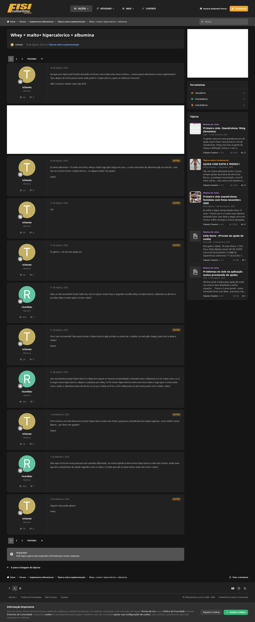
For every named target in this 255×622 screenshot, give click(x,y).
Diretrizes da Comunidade (19, 614)
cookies (48, 614)
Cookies (64, 597)
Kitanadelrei (208, 206)
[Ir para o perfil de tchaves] (12, 44)
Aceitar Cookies (237, 612)
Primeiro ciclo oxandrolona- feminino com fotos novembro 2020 (222, 200)
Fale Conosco (51, 597)
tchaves (19, 44)
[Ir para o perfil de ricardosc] (27, 294)
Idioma (12, 597)
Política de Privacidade (31, 597)
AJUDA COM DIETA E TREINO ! (221, 164)
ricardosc (27, 307)
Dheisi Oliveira (209, 167)
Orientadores (201, 99)
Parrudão (207, 242)
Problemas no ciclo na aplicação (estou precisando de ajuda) (223, 273)
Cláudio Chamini (210, 152)
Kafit (205, 134)
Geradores (200, 92)
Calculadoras (201, 105)
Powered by (233, 597)
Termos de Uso (148, 611)
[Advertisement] (95, 129)
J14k (205, 278)
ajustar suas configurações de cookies (132, 614)
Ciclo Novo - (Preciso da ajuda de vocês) (223, 237)
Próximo (31, 59)
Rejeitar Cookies (211, 612)
